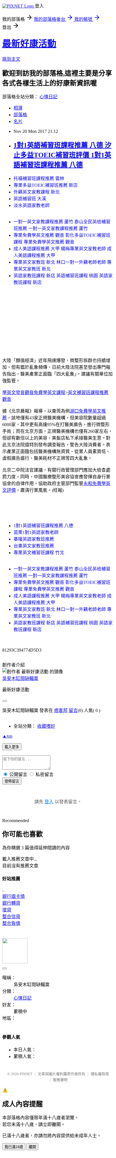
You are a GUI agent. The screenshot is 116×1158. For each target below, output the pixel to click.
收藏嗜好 (46, 726)
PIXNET (26, 1074)
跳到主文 (11, 59)
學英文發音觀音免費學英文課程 (33, 392)
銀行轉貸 (11, 903)
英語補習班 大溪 (30, 198)
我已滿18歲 (14, 1147)
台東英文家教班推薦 (34, 545)
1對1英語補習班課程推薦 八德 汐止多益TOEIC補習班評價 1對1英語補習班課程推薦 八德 (62, 155)
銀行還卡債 (13, 896)
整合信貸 (11, 916)
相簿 (18, 108)
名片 (18, 121)
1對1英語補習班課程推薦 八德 (43, 525)
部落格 (20, 114)
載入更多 (12, 747)
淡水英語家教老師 (32, 205)
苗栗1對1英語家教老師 (36, 532)
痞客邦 (61, 710)
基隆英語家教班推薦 (34, 539)
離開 (32, 1147)
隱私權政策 (100, 1074)
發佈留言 (12, 781)
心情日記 (48, 96)
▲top (7, 736)
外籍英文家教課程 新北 (37, 192)
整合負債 (11, 923)
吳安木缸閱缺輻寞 (20, 678)
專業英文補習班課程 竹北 (39, 552)
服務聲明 (60, 1080)
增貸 (6, 909)
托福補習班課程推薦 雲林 (39, 178)
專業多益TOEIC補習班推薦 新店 (46, 185)
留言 (73, 710)
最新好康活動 (29, 43)
